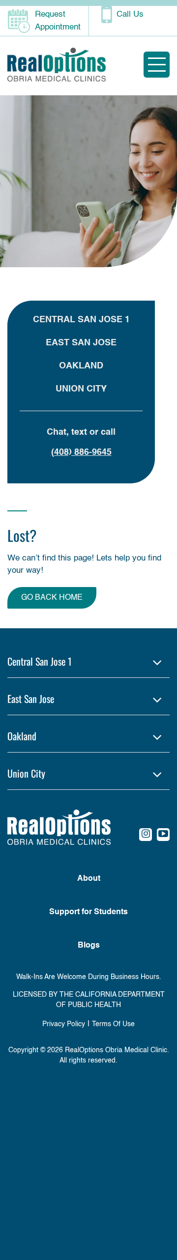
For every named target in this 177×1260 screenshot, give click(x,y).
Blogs (89, 946)
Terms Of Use (113, 1024)
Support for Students (88, 912)
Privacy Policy (63, 1024)
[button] (88, 661)
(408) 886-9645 (81, 452)
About (88, 879)
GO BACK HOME (52, 598)
